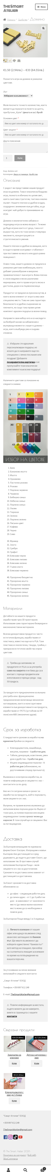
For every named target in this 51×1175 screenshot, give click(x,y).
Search (25, 1170)
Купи (20, 158)
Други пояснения (11, 140)
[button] (43, 28)
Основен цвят (11, 118)
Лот (5, 91)
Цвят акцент (10, 129)
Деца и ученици (20, 174)
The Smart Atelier (13, 8)
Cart (39, 1168)
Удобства (22, 19)
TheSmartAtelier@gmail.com (25, 994)
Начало (11, 19)
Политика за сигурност (14, 1155)
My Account (8, 1170)
